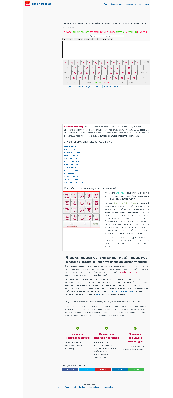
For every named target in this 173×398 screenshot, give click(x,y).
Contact (82, 387)
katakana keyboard (72, 152)
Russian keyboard (71, 173)
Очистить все (108, 39)
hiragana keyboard (72, 155)
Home (59, 387)
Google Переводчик (112, 86)
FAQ (74, 387)
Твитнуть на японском (73, 86)
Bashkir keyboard (71, 161)
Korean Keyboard (71, 164)
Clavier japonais (117, 4)
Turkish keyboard (71, 179)
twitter (98, 294)
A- (65, 39)
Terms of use (94, 387)
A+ (70, 39)
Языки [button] (147, 4)
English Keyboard (71, 149)
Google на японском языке (120, 291)
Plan (105, 4)
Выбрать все (78, 39)
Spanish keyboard (71, 167)
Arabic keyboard (71, 158)
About (67, 387)
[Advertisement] (105, 15)
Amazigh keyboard (72, 176)
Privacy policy (108, 387)
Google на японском (93, 86)
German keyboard (71, 146)
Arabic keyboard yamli (73, 182)
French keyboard (71, 170)
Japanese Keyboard (133, 4)
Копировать (88, 39)
